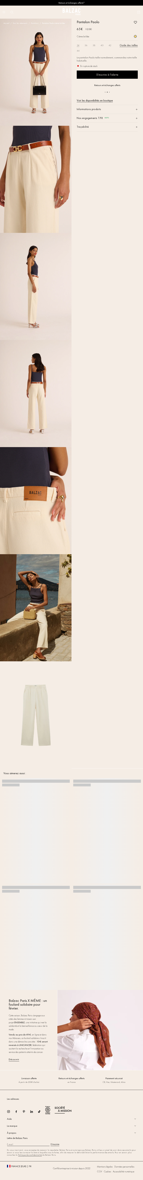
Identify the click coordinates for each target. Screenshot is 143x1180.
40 (102, 45)
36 (86, 45)
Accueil (6, 23)
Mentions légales (105, 1166)
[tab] (71, 1118)
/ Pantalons (33, 23)
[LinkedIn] (34, 1112)
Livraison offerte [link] (29, 1078)
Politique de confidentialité (30, 1155)
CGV (99, 1171)
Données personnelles (124, 1166)
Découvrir (14, 1059)
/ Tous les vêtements (19, 23)
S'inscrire (55, 1144)
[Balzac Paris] (71, 12)
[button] (12, 12)
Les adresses (13, 1098)
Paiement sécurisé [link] (114, 1078)
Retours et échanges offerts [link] (72, 1078)
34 (78, 45)
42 (110, 45)
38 (94, 45)
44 (78, 50)
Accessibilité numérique (123, 1171)
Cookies (107, 1171)
